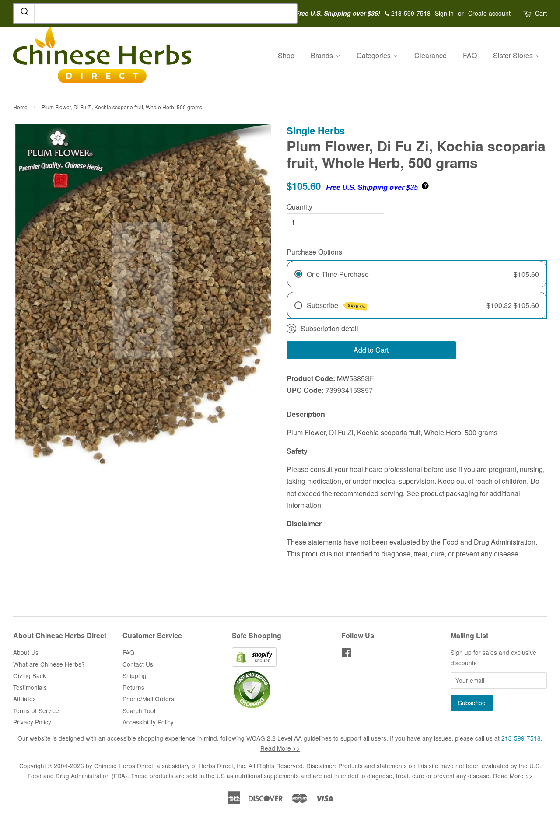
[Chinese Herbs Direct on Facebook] (346, 654)
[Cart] (528, 13)
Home (20, 107)
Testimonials (30, 687)
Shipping (134, 675)
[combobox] (155, 13)
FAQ (128, 652)
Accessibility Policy (148, 721)
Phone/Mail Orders (148, 698)
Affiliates (24, 698)
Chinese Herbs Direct (123, 765)
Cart (541, 13)
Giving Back (29, 675)
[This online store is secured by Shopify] (254, 664)
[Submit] (24, 13)
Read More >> (280, 748)
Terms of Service (36, 710)
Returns (133, 687)
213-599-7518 (521, 738)
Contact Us (137, 664)
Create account (489, 13)
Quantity (299, 207)
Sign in (444, 13)
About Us (25, 652)
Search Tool (138, 710)
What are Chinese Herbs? (49, 664)
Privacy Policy (32, 721)
